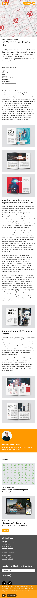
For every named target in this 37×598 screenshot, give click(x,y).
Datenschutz (11, 595)
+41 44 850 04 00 (6, 557)
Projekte (5, 530)
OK (3, 595)
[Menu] (33, 3)
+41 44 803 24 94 (6, 546)
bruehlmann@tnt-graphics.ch (11, 449)
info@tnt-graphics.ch (7, 548)
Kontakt (27, 3)
